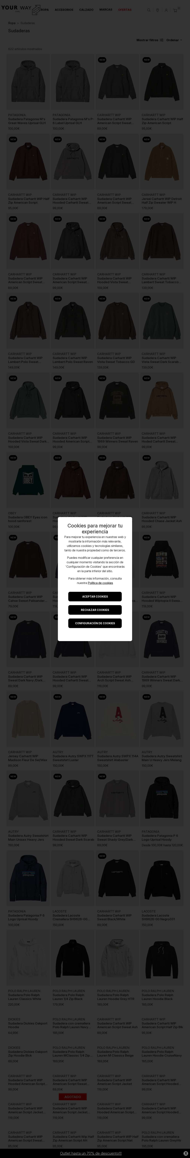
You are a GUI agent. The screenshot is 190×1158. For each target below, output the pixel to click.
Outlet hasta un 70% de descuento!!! (91, 1153)
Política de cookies (100, 583)
